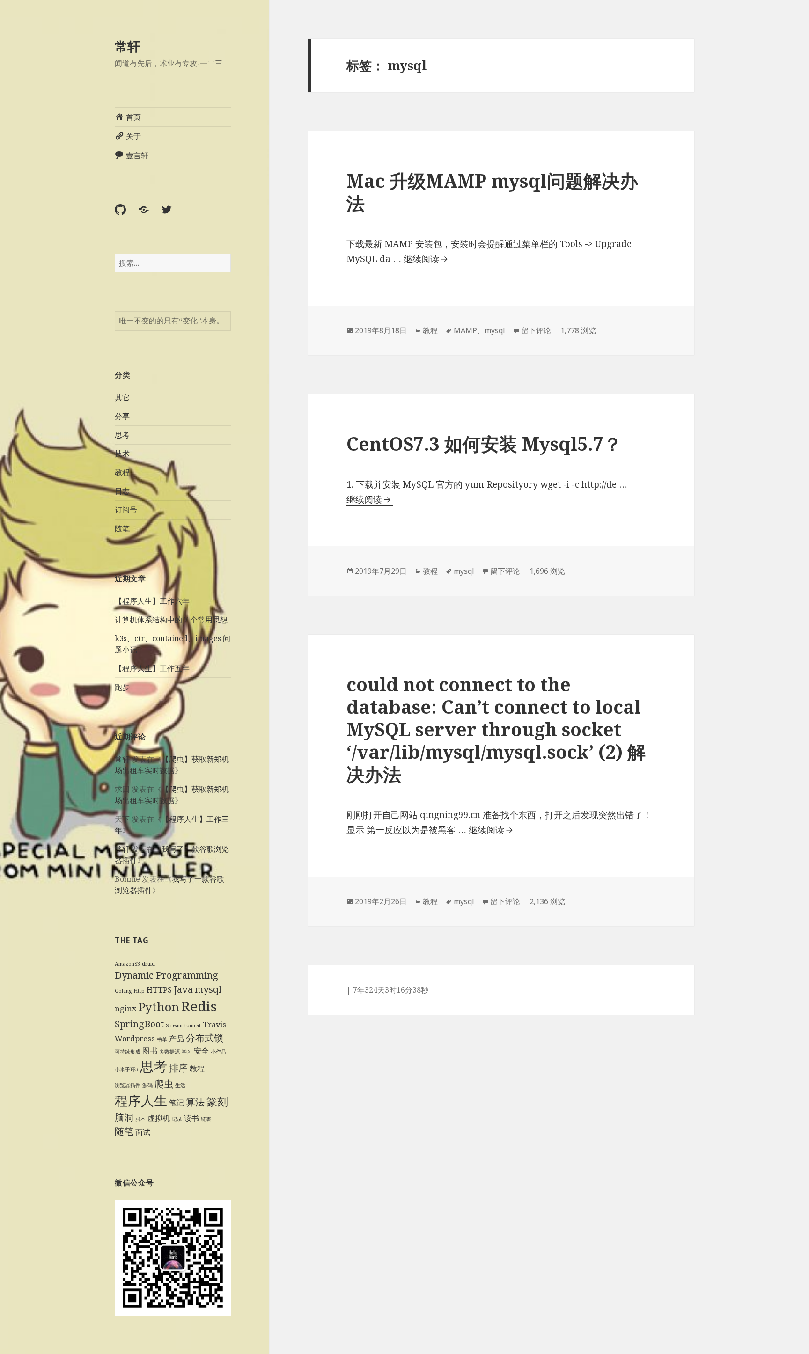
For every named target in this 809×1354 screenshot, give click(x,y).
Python (158, 1007)
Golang (123, 991)
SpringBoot (139, 1023)
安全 (201, 1051)
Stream (174, 1025)
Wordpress (135, 1038)
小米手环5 (126, 1069)
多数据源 (169, 1051)
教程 (122, 472)
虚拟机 (158, 1118)
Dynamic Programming (166, 975)
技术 (122, 453)
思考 (122, 435)
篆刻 (217, 1101)
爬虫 (163, 1083)
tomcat (192, 1025)
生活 (180, 1085)
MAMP (465, 330)
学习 (187, 1051)
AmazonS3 (127, 963)
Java (183, 989)
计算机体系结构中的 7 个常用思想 (171, 620)
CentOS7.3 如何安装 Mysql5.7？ (484, 443)
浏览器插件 (127, 1085)
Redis (199, 1006)
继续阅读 (427, 259)
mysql (208, 989)
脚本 (140, 1119)
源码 (147, 1085)
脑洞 (124, 1117)
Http (139, 991)
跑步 (122, 687)
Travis (214, 1024)
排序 (178, 1067)
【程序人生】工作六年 (152, 601)
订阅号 (126, 510)
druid (148, 963)
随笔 (122, 528)
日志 (122, 491)
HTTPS (159, 990)
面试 (142, 1132)
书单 (162, 1039)
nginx (125, 1008)
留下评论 (536, 330)
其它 (122, 397)
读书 (191, 1118)
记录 (177, 1119)
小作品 (218, 1051)
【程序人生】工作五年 (152, 668)
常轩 (127, 46)
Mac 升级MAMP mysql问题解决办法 (492, 191)
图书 (149, 1051)
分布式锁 (204, 1038)
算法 (195, 1102)
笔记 (176, 1103)
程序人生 (141, 1100)
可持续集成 (127, 1051)
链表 (206, 1119)
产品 (176, 1038)
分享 (122, 416)
